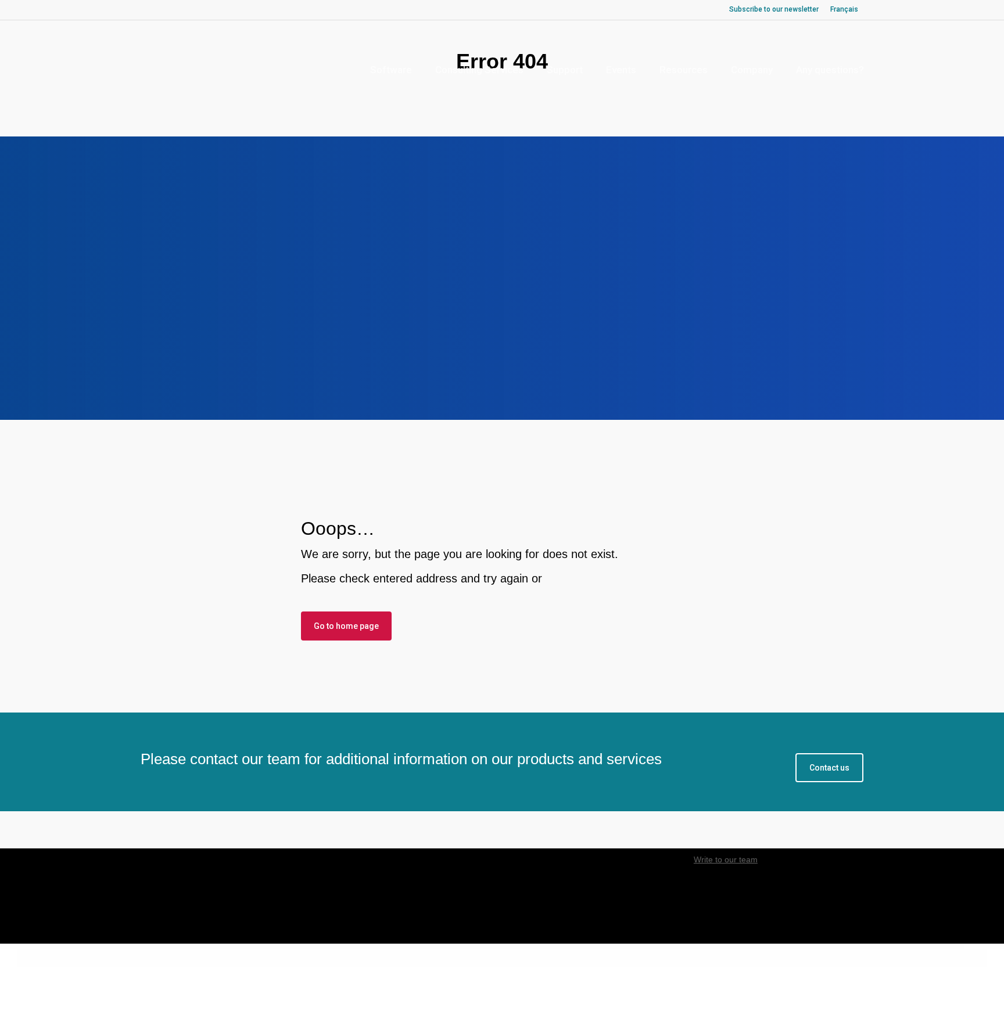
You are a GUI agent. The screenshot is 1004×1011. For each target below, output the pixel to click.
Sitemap (545, 978)
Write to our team (726, 859)
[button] (829, 767)
